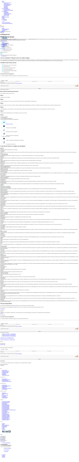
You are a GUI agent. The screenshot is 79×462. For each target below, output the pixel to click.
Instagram (3, 456)
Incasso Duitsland (4, 410)
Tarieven (3, 18)
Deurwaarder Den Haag (5, 406)
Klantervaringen (4, 19)
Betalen (3, 28)
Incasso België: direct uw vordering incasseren (9, 409)
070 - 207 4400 (2, 438)
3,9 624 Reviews (2, 26)
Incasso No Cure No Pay (7, 2)
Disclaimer (3, 429)
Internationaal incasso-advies (6, 379)
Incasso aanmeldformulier (7, 4)
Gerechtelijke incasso (7, 5)
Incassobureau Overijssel (5, 414)
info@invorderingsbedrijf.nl (6, 22)
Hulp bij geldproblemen (5, 425)
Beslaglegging (6, 7)
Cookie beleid (6, 451)
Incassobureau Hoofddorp (6, 415)
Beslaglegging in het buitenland (8, 10)
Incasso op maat (6, 3)
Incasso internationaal (5, 8)
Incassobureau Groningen (6, 416)
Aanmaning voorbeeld (5, 419)
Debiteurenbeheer (4, 386)
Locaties (3, 427)
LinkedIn (3, 455)
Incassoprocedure (4, 397)
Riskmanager (4, 387)
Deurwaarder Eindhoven (5, 407)
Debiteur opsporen (6, 14)
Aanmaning (4, 392)
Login (3, 32)
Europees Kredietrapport (7, 13)
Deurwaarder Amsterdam (5, 404)
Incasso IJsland (4, 413)
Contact (3, 428)
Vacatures (3, 30)
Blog (3, 394)
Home (3, 1)
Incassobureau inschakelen (6, 401)
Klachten (3, 17)
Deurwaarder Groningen (5, 408)
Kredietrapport (6, 12)
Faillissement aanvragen (5, 375)
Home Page (2, 31)
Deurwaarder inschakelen (6, 402)
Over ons (5, 20)
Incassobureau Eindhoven (6, 417)
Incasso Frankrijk (4, 411)
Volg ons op (4, 454)
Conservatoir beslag (5, 395)
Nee (2, 365)
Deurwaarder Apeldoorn (5, 412)
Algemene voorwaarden (7, 448)
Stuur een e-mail (2, 344)
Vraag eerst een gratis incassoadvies (7, 23)
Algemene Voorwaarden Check (6, 388)
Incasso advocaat (4, 403)
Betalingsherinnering (5, 393)
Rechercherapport (6, 15)
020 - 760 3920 (2, 441)
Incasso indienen (4, 370)
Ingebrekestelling (4, 389)
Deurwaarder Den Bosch (5, 405)
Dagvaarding (6, 6)
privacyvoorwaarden (19, 83)
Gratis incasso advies (5, 371)
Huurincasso (4, 373)
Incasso (3, 42)
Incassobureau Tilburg (5, 418)
